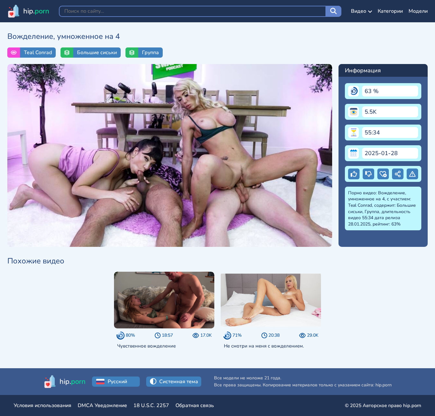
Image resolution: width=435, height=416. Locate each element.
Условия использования (42, 405)
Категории (390, 11)
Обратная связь (194, 405)
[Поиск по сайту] (333, 11)
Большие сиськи (97, 52)
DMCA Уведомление (102, 405)
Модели (418, 11)
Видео (358, 11)
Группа (150, 52)
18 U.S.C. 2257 (151, 405)
